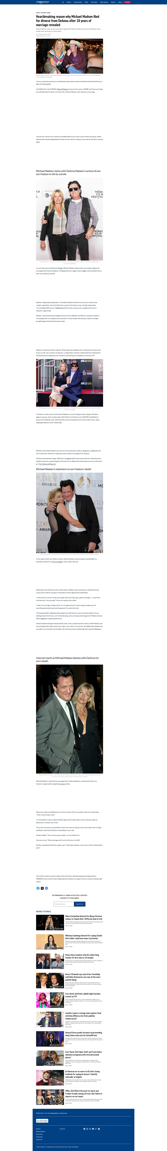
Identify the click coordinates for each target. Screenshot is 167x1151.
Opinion (113, 2)
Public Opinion (104, 2)
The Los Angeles (57, 562)
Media (120, 2)
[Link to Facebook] (84, 1129)
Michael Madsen (62, 89)
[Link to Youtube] (93, 1129)
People (60, 268)
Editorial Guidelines (40, 1131)
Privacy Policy (39, 1134)
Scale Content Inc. (54, 1113)
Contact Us (62, 1129)
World (86, 2)
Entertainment (78, 2)
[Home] (42, 2)
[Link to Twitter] (90, 1129)
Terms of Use (39, 1139)
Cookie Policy (39, 1137)
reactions (62, 784)
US (63, 2)
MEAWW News (39, 1113)
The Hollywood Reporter (47, 464)
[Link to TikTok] (96, 1129)
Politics (69, 2)
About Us (38, 1129)
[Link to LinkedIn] (99, 1129)
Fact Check (94, 2)
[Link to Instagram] (87, 1129)
